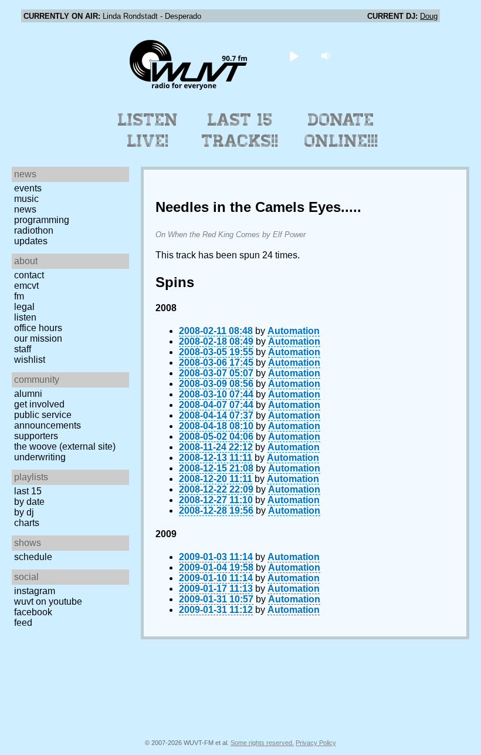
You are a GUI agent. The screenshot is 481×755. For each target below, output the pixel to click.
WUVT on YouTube (48, 601)
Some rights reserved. (262, 742)
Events (28, 188)
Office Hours (38, 328)
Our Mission (38, 338)
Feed (23, 623)
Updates (31, 241)
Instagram (34, 591)
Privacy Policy (316, 742)
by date (29, 502)
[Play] (294, 55)
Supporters (36, 436)
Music (26, 199)
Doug (429, 16)
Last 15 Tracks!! (240, 130)
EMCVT (26, 286)
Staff (22, 349)
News (25, 209)
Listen (25, 317)
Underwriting (40, 457)
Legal (24, 307)
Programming (41, 220)
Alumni (28, 394)
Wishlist (29, 360)
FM (19, 296)
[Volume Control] (327, 55)
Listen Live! (148, 130)
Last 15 (28, 491)
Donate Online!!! (341, 130)
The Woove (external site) (65, 446)
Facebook (33, 612)
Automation (293, 331)
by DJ (24, 512)
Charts (26, 523)
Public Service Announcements (47, 420)
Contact (29, 275)
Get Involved (39, 404)
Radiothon (33, 230)
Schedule (33, 557)
